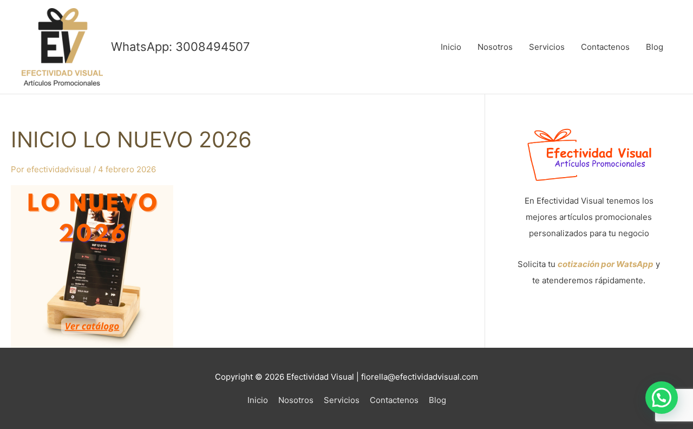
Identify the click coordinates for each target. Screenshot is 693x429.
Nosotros (495, 47)
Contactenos (605, 47)
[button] (661, 397)
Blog (654, 47)
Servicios (547, 47)
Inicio (451, 47)
